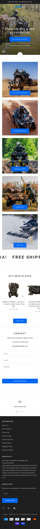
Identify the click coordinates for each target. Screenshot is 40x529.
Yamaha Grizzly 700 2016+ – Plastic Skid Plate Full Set (13, 304)
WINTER (20, 245)
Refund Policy (6, 443)
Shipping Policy (7, 446)
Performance (20, 131)
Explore (20, 321)
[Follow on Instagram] (9, 508)
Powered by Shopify (29, 514)
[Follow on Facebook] (3, 508)
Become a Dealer (7, 450)
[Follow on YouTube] (14, 508)
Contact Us (5, 432)
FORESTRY (20, 207)
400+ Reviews (6, 429)
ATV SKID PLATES (20, 39)
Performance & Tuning (20, 45)
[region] (20, 404)
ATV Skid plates (20, 93)
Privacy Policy (6, 436)
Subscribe (10, 500)
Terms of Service (7, 439)
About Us (5, 425)
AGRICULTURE (20, 169)
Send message (19, 381)
